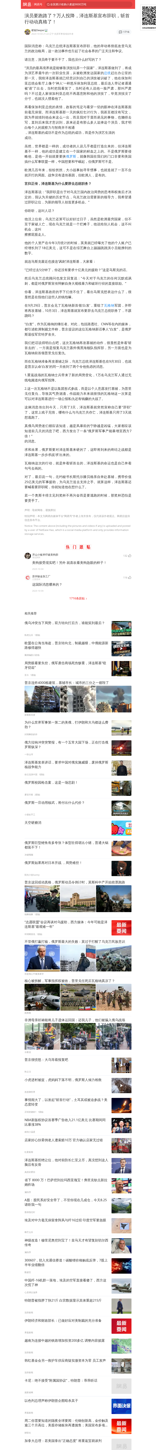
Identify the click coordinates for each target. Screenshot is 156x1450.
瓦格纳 (109, 305)
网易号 (38, 4)
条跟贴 (77, 598)
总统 (107, 73)
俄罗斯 (71, 156)
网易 (27, 4)
